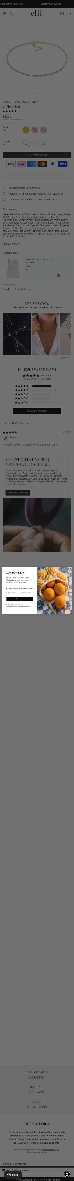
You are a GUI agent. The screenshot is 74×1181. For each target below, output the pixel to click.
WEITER (19, 599)
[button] (67, 1174)
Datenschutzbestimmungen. (24, 605)
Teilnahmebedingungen (11, 605)
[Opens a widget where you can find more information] (12, 1175)
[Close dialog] (69, 569)
